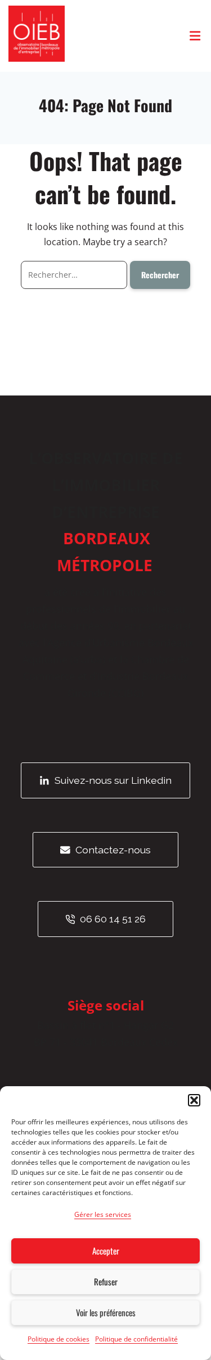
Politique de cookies (58, 1339)
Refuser (106, 1281)
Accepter (105, 1250)
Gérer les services (102, 1214)
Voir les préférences (106, 1312)
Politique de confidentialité (136, 1339)
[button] (194, 1100)
